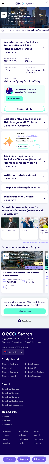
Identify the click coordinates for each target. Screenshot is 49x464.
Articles (5, 416)
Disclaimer (6, 342)
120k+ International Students (27, 136)
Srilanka (6, 443)
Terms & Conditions (33, 342)
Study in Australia (10, 364)
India (36, 431)
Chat (25, 459)
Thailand (22, 443)
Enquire (41, 459)
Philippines (23, 439)
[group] (10, 228)
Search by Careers (10, 397)
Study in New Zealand (34, 372)
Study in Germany (10, 372)
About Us (6, 420)
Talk (11, 459)
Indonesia (6, 435)
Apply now (23, 146)
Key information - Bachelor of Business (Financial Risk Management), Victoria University (22, 47)
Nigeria (5, 439)
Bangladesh (23, 431)
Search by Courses (10, 389)
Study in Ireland (9, 376)
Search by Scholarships (12, 405)
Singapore (39, 439)
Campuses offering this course (22, 187)
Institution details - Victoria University (20, 176)
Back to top (26, 321)
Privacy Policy (17, 342)
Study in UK (7, 368)
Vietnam (38, 443)
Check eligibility (24, 109)
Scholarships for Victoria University (19, 198)
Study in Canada (32, 364)
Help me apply (14, 98)
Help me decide (24, 311)
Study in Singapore (33, 376)
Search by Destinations (12, 401)
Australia (26, 21)
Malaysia (22, 435)
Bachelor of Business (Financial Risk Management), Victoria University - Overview (22, 122)
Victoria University (15, 18)
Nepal (37, 435)
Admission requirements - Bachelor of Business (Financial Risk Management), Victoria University (22, 161)
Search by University (11, 393)
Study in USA (30, 368)
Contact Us (7, 424)
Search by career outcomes (35, 242)
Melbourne (16, 21)
